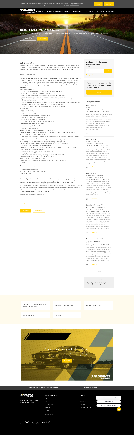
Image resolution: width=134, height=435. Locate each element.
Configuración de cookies (72, 5)
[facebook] (21, 422)
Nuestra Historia (49, 404)
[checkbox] (28, 39)
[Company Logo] (28, 11)
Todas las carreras (49, 414)
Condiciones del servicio (107, 431)
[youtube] (43, 422)
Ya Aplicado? (77, 11)
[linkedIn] (27, 422)
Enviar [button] (108, 70)
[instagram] (37, 422)
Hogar (46, 398)
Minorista (82, 398)
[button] (42, 39)
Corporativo (83, 401)
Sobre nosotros (58, 11)
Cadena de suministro (85, 407)
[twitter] (32, 422)
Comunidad (47, 407)
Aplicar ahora (95, 133)
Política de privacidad (94, 431)
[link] (89, 75)
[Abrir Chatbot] (119, 409)
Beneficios (48, 11)
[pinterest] (48, 422)
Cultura (46, 401)
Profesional (82, 404)
